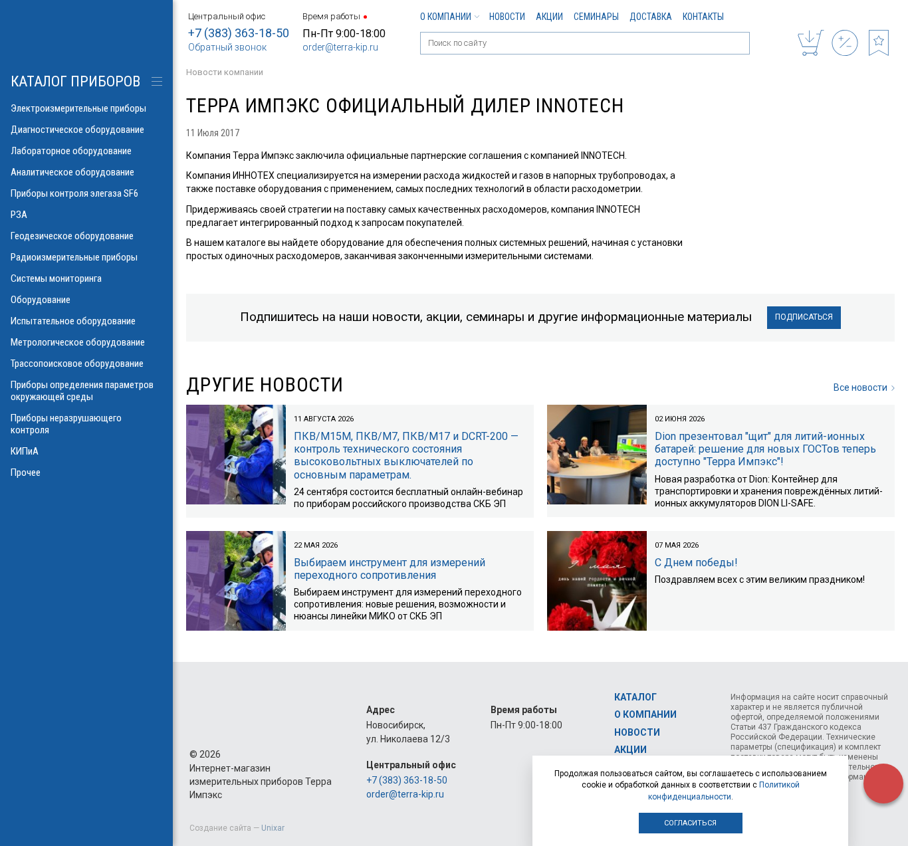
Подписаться (804, 317)
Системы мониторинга (56, 278)
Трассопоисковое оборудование (77, 364)
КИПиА (25, 451)
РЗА (19, 215)
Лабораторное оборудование (71, 151)
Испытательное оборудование (73, 321)
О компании (445, 16)
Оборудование (40, 300)
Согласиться (690, 823)
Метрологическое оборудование (78, 342)
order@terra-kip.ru (340, 47)
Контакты (703, 16)
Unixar (272, 828)
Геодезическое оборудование (72, 236)
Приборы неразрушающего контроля (66, 424)
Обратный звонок (227, 47)
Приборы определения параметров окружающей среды (82, 391)
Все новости (860, 387)
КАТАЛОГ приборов (75, 81)
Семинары (596, 16)
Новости (507, 16)
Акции (549, 16)
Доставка (650, 16)
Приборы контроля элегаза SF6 (74, 193)
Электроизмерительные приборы (78, 108)
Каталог (635, 697)
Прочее (26, 472)
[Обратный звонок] (883, 783)
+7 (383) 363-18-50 (238, 33)
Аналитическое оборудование (72, 172)
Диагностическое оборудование (77, 130)
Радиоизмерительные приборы (74, 257)
